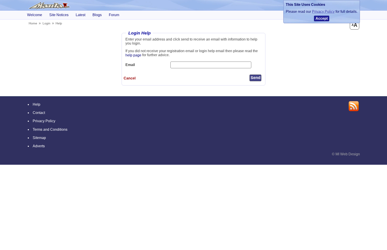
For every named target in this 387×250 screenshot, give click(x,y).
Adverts (39, 146)
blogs (97, 15)
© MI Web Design (346, 154)
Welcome (34, 15)
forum (114, 15)
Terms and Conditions (50, 129)
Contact (39, 113)
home (33, 23)
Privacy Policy (44, 121)
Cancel (129, 78)
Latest (80, 15)
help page (133, 55)
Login (46, 23)
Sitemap (39, 138)
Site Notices (59, 15)
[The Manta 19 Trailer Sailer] (49, 5)
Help (59, 23)
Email (130, 65)
